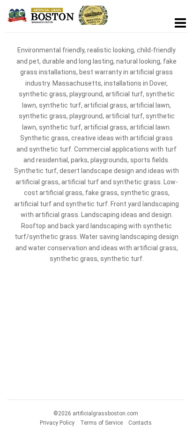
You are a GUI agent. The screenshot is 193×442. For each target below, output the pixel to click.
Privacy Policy (57, 423)
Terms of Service (101, 423)
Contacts (140, 423)
